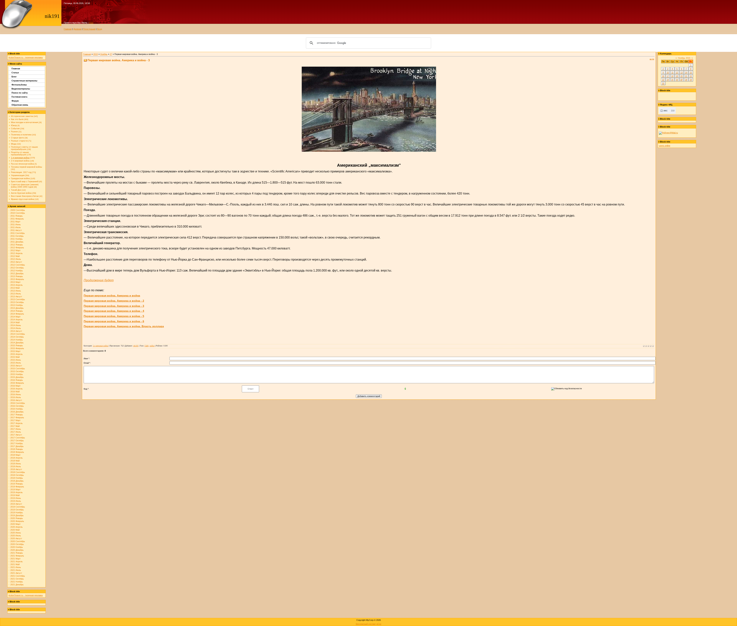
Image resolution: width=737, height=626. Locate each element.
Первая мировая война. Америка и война (112, 295)
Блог (14, 76)
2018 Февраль (17, 452)
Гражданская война (20, 178)
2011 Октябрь (17, 236)
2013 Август (16, 296)
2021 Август (16, 573)
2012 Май (15, 256)
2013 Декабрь (17, 308)
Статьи (15, 72)
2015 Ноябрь (16, 374)
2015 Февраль (17, 348)
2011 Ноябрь (16, 239)
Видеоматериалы (21, 89)
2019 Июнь (15, 498)
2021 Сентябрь (17, 576)
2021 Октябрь (17, 579)
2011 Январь (16, 216)
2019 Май (15, 495)
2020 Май (15, 530)
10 (668, 72)
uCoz (378, 624)
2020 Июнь (15, 533)
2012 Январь (16, 244)
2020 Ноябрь (16, 547)
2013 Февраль (17, 279)
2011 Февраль (17, 219)
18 (672, 76)
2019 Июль (15, 501)
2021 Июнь (15, 567)
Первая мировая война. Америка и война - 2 (114, 300)
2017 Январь (16, 414)
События (15, 128)
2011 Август (16, 230)
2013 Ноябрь (16, 305)
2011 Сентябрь (17, 233)
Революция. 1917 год (21, 172)
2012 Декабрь (17, 273)
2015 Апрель (16, 354)
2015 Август (16, 365)
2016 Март (15, 386)
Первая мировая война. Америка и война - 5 (114, 316)
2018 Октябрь (17, 475)
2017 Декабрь (17, 446)
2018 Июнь (15, 463)
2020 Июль (15, 535)
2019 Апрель (16, 492)
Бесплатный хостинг (366, 624)
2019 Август (16, 504)
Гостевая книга (19, 97)
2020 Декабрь (17, 550)
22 (691, 76)
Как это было (17, 119)
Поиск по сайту (20, 93)
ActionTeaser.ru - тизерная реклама (25, 57)
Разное (14, 131)
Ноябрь (103, 54)
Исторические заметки (22, 116)
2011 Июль (15, 227)
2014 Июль (15, 328)
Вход (99, 29)
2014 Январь (16, 311)
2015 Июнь (15, 360)
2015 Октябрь (17, 371)
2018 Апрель (16, 458)
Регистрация (89, 29)
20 (681, 76)
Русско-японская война (22, 164)
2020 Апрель (16, 527)
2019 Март (15, 489)
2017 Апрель (16, 423)
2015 (95, 54)
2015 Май (15, 357)
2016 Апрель (16, 389)
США (147, 346)
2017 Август (16, 435)
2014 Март (15, 316)
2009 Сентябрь (17, 210)
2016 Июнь (15, 394)
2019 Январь (16, 484)
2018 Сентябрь (17, 472)
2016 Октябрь (17, 406)
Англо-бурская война (21, 193)
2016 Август (16, 400)
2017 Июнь (15, 429)
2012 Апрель (16, 253)
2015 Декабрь (17, 377)
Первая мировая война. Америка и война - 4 (114, 310)
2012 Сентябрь (17, 265)
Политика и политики (21, 134)
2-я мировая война (20, 161)
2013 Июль (15, 293)
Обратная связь (20, 105)
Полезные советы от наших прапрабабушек (24, 148)
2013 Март (15, 282)
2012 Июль (15, 259)
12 (677, 72)
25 (672, 80)
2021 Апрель (16, 561)
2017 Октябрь (17, 440)
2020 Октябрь (17, 544)
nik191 (135, 346)
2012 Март (15, 250)
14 (686, 72)
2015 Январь (16, 345)
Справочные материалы (24, 80)
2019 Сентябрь (17, 507)
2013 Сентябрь (17, 299)
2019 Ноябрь (16, 512)
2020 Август (16, 538)
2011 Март (15, 221)
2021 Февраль (17, 556)
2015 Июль (15, 363)
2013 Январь (16, 276)
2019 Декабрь (17, 515)
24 (668, 80)
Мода (13, 144)
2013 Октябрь (17, 302)
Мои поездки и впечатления (24, 122)
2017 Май (15, 426)
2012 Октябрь (17, 268)
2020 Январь (16, 518)
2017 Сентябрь (17, 437)
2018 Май (15, 461)
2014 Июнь (15, 325)
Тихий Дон (16, 190)
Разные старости (19, 141)
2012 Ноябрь (16, 270)
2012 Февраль (17, 247)
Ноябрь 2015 (684, 58)
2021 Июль (15, 570)
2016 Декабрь (17, 412)
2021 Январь (16, 553)
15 (691, 72)
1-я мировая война (20, 157)
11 (672, 72)
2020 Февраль (17, 521)
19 (677, 76)
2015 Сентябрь (17, 368)
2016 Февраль (17, 383)
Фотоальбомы (19, 85)
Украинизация (18, 175)
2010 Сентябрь (17, 213)
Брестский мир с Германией (24, 181)
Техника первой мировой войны (26, 167)
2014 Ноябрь (16, 340)
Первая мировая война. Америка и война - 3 (114, 305)
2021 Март (15, 558)
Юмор (14, 125)
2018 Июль (15, 466)
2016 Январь (16, 380)
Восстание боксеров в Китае (25, 196)
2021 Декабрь (17, 584)
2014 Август (16, 331)
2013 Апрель (16, 285)
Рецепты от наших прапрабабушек (20, 153)
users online (664, 145)
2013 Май (15, 288)
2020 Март (15, 524)
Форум (15, 101)
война (152, 346)
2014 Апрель (16, 319)
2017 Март (15, 420)
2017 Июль (15, 432)
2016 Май (15, 391)
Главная (68, 29)
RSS (91, 23)
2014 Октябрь (17, 337)
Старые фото (17, 138)
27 (111, 54)
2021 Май (15, 564)
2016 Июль (15, 397)
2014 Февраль (17, 314)
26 (677, 80)
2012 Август (16, 262)
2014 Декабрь (17, 342)
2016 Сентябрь (17, 403)
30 (663, 83)
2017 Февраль (17, 417)
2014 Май (15, 322)
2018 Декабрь (17, 481)
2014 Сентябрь (17, 334)
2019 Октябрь (17, 509)
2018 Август (16, 469)
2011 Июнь (15, 224)
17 (668, 76)
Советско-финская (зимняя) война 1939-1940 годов (25, 185)
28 (686, 80)
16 (663, 76)
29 (691, 80)
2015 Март (15, 351)
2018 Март (15, 455)
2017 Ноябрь (16, 443)
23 (663, 80)
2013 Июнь (15, 291)
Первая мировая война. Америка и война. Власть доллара (124, 326)
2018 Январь (16, 449)
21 (686, 76)
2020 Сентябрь (17, 541)
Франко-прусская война (22, 199)
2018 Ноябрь (16, 478)
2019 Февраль (17, 486)
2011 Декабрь (16, 242)
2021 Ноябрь (16, 581)
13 (681, 72)
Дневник (77, 29)
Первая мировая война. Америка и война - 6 (114, 321)
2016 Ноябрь (16, 409)
